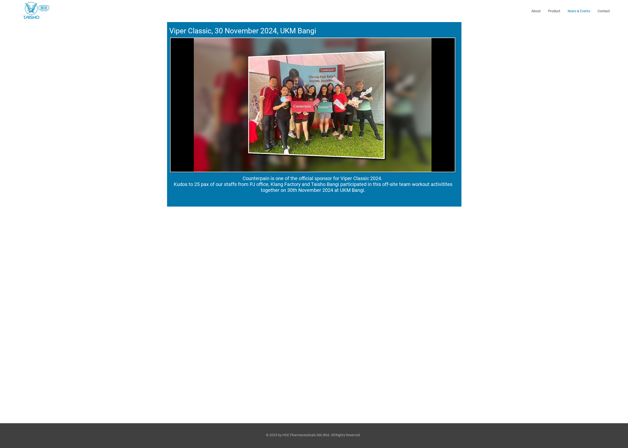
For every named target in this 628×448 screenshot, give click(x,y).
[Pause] (177, 165)
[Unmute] (185, 165)
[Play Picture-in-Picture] (440, 165)
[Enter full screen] (448, 165)
